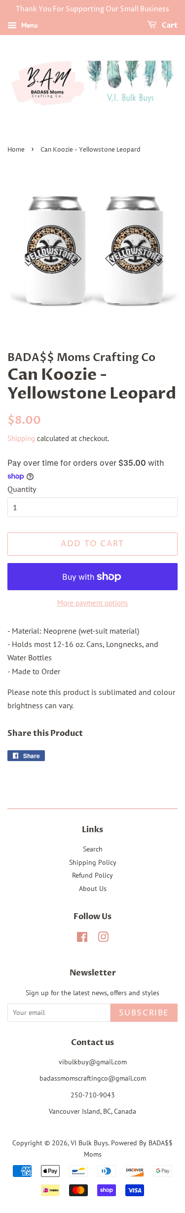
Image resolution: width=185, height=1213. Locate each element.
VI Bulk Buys (89, 1142)
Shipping (21, 438)
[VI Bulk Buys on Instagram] (103, 938)
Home (16, 150)
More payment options (92, 602)
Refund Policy (92, 875)
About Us (93, 888)
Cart (169, 25)
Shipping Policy (92, 862)
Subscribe (144, 1013)
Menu (28, 25)
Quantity (21, 489)
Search (93, 849)
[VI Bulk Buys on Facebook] (82, 938)
